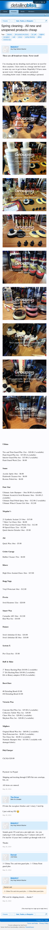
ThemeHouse (29, 927)
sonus (20, 37)
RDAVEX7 (14, 47)
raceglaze (6, 37)
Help (46, 920)
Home (5, 11)
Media (22, 11)
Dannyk (14, 855)
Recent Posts (19, 15)
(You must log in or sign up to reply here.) (35, 908)
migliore (41, 34)
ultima (39, 37)
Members (31, 11)
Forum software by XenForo (17, 925)
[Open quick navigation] (46, 21)
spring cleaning (30, 37)
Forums (14, 11)
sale (14, 37)
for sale (34, 34)
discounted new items (22, 34)
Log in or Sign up (39, 2)
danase (9, 34)
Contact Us (40, 920)
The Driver (15, 797)
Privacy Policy (43, 923)
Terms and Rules (32, 923)
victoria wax (7, 39)
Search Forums (7, 15)
